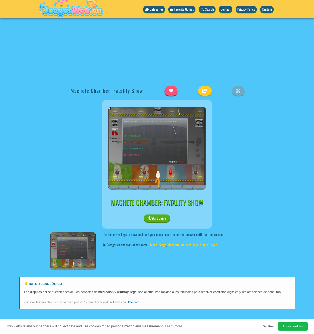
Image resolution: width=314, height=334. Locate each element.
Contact (225, 9)
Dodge (162, 244)
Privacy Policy (246, 9)
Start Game (158, 218)
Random (267, 9)
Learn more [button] (173, 326)
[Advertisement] (157, 51)
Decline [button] (268, 326)
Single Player (208, 244)
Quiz (195, 244)
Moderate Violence (179, 244)
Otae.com (133, 302)
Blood (153, 244)
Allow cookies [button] (293, 326)
